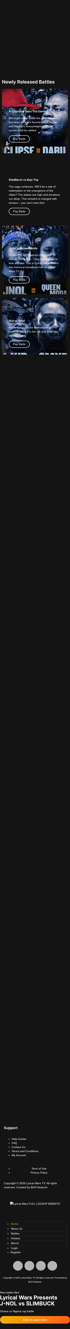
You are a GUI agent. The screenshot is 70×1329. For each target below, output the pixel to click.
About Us (16, 1228)
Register (15, 1252)
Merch (15, 1243)
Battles (15, 1233)
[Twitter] (30, 1115)
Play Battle (19, 138)
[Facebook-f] (9, 1115)
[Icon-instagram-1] (29, 1266)
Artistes (15, 1238)
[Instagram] (19, 1115)
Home (14, 1223)
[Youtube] (40, 1115)
